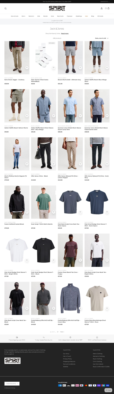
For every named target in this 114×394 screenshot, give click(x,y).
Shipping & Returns (69, 361)
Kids (38, 16)
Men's (23, 16)
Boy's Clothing (97, 359)
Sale (86, 16)
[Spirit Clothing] (57, 8)
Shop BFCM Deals (62, 382)
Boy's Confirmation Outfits (101, 366)
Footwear (69, 16)
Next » (62, 332)
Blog (92, 16)
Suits (52, 16)
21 (57, 332)
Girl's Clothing (97, 361)
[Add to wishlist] (26, 67)
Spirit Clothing (11, 388)
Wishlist (65, 366)
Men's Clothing (97, 353)
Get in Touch (67, 356)
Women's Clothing (99, 356)
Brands (45, 16)
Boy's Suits (60, 16)
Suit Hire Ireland (98, 364)
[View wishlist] (105, 8)
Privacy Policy (67, 359)
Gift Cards (100, 16)
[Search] (5, 8)
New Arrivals (14, 16)
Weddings (79, 16)
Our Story (66, 353)
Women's (31, 16)
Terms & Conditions (69, 364)
